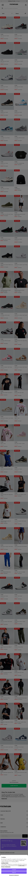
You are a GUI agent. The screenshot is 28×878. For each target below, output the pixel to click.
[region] (14, 866)
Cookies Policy (4, 863)
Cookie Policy (21, 865)
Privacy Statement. (5, 866)
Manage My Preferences (14, 875)
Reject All (14, 872)
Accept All (14, 869)
